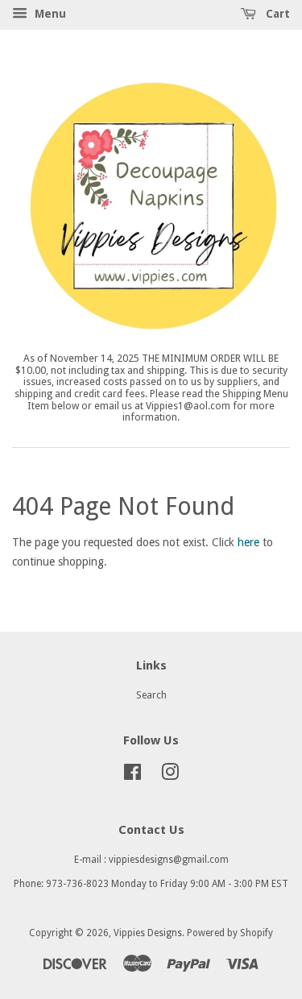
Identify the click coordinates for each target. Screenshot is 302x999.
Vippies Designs (148, 933)
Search (151, 695)
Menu (48, 13)
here (248, 542)
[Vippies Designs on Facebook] (132, 775)
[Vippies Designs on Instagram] (170, 775)
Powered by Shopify (230, 933)
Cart (276, 13)
